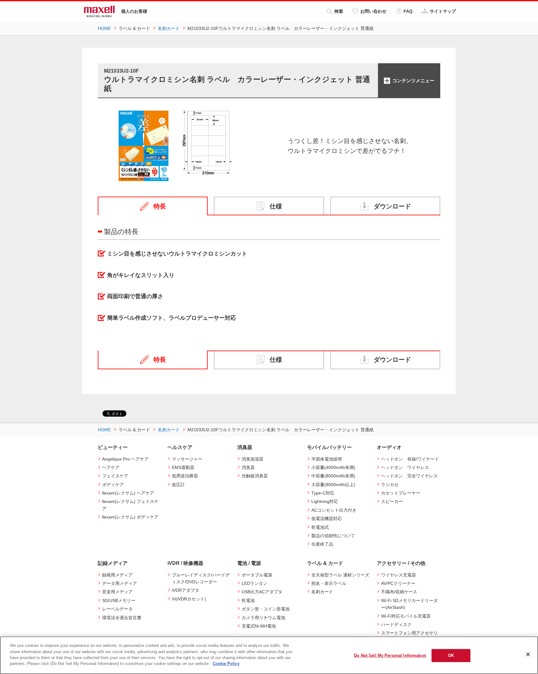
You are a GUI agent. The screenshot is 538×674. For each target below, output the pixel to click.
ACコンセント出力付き (333, 510)
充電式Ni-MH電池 (259, 626)
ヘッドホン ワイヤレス (405, 467)
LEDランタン (254, 583)
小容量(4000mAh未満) (333, 467)
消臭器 (248, 467)
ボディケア (113, 484)
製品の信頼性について (333, 535)
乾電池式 (320, 527)
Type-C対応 (322, 492)
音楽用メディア (117, 591)
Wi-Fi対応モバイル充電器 (406, 616)
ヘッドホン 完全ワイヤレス (409, 475)
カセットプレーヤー (400, 492)
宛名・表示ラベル (328, 583)
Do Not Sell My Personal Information (390, 655)
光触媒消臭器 (255, 475)
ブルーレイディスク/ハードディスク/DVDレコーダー (201, 578)
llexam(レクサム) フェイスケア (130, 505)
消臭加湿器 (252, 459)
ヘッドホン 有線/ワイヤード (410, 459)
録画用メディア (117, 574)
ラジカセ (390, 484)
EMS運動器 (183, 467)
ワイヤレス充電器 (398, 574)
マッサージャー (187, 459)
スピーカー (392, 501)
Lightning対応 (324, 501)
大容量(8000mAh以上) (333, 484)
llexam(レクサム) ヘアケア (128, 492)
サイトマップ (443, 11)
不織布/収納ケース (399, 591)
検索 (338, 11)
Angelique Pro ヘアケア (125, 459)
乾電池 (248, 600)
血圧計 (178, 484)
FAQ (408, 11)
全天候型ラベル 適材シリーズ (340, 574)
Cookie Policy (226, 663)
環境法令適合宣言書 (121, 617)
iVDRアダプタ (185, 590)
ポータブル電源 (257, 574)
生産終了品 (322, 544)
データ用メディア (119, 583)
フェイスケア (115, 475)
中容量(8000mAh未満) (333, 475)
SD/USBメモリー (118, 600)
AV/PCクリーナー (398, 583)
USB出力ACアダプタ (262, 591)
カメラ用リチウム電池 (263, 617)
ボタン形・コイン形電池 (266, 608)
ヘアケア (111, 467)
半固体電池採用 (326, 459)
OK (451, 655)
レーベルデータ (117, 608)
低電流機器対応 (326, 518)
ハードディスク (396, 624)
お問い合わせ (373, 11)
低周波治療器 (185, 475)
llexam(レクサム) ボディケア (130, 516)
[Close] (528, 654)
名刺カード (322, 591)
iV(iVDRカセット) (189, 598)
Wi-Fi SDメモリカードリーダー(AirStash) (409, 604)
